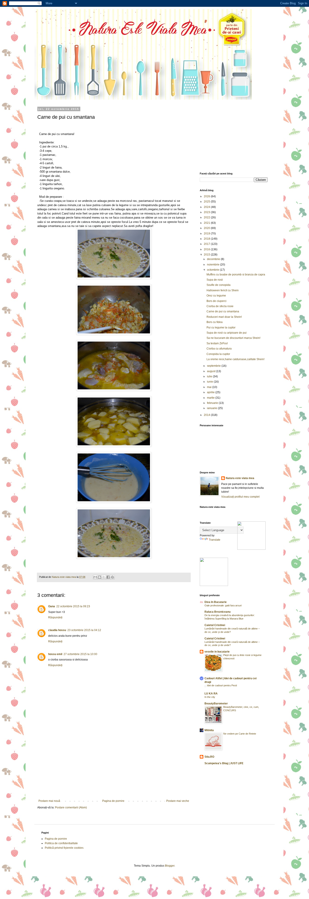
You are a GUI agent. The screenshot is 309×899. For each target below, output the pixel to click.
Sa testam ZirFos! (217, 343)
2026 (207, 196)
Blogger (169, 865)
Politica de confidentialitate (61, 843)
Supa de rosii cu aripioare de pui (227, 332)
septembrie (214, 365)
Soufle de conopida (219, 285)
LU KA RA (211, 693)
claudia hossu (57, 630)
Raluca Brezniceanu (217, 611)
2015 (207, 254)
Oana (51, 606)
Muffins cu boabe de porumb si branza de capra (236, 274)
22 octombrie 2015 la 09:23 (73, 606)
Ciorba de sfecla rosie (220, 306)
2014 (207, 415)
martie (211, 397)
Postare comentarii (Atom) (71, 807)
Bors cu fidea (215, 322)
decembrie (214, 259)
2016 (207, 249)
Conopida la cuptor (218, 354)
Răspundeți (55, 617)
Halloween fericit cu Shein (223, 290)
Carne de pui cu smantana (223, 311)
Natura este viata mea (240, 478)
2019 (207, 233)
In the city (209, 697)
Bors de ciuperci (216, 301)
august (211, 371)
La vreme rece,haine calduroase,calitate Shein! (235, 359)
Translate (214, 539)
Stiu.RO (209, 756)
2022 (207, 217)
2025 (207, 201)
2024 (207, 207)
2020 (207, 228)
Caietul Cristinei (214, 625)
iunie (210, 381)
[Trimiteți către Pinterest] (112, 577)
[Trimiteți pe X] (104, 577)
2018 (207, 238)
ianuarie (212, 408)
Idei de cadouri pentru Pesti (222, 685)
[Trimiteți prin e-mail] (95, 577)
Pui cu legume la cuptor (221, 327)
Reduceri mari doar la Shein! (224, 316)
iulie (210, 376)
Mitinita (209, 730)
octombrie (213, 269)
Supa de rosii (215, 279)
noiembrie (213, 264)
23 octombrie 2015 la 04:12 (84, 630)
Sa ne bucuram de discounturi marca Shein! (233, 338)
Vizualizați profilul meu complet (240, 496)
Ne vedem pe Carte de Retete (239, 733)
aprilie (211, 392)
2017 (207, 244)
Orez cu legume (216, 295)
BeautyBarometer (216, 703)
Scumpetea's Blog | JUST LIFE (223, 763)
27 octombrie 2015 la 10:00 (80, 654)
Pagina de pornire (113, 801)
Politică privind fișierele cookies (64, 847)
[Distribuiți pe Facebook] (108, 577)
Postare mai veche (177, 801)
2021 (207, 222)
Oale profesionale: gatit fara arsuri (223, 605)
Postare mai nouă (49, 801)
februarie (213, 403)
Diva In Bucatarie (215, 602)
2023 (207, 212)
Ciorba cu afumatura (219, 348)
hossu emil (55, 654)
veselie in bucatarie (217, 651)
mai (209, 387)
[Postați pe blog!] (99, 577)
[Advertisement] (114, 765)
